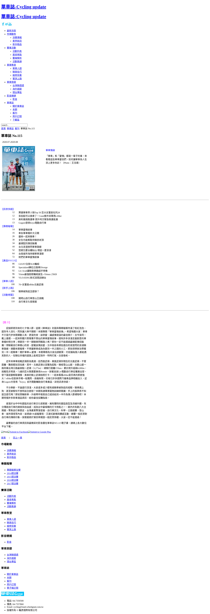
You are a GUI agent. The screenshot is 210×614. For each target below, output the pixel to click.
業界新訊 (11, 454)
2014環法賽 (12, 473)
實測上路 (11, 529)
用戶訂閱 (11, 584)
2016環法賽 (12, 480)
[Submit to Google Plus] (39, 432)
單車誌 (10, 128)
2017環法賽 (12, 483)
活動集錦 (11, 506)
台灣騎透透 (12, 555)
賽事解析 (11, 503)
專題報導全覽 (14, 470)
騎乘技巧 (11, 522)
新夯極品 (11, 457)
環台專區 (11, 561)
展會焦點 (11, 499)
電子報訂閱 (12, 588)
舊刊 (17, 128)
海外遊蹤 (11, 558)
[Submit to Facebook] (18, 432)
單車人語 (11, 519)
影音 (9, 542)
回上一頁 (17, 438)
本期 (9, 577)
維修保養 (11, 526)
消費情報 (11, 450)
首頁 (3, 128)
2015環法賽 (12, 477)
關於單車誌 (12, 574)
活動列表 (11, 496)
